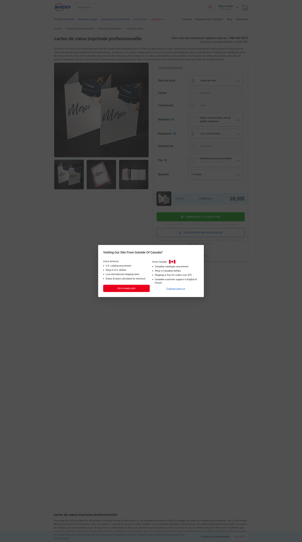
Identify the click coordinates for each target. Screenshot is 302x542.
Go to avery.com (126, 288)
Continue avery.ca (175, 288)
